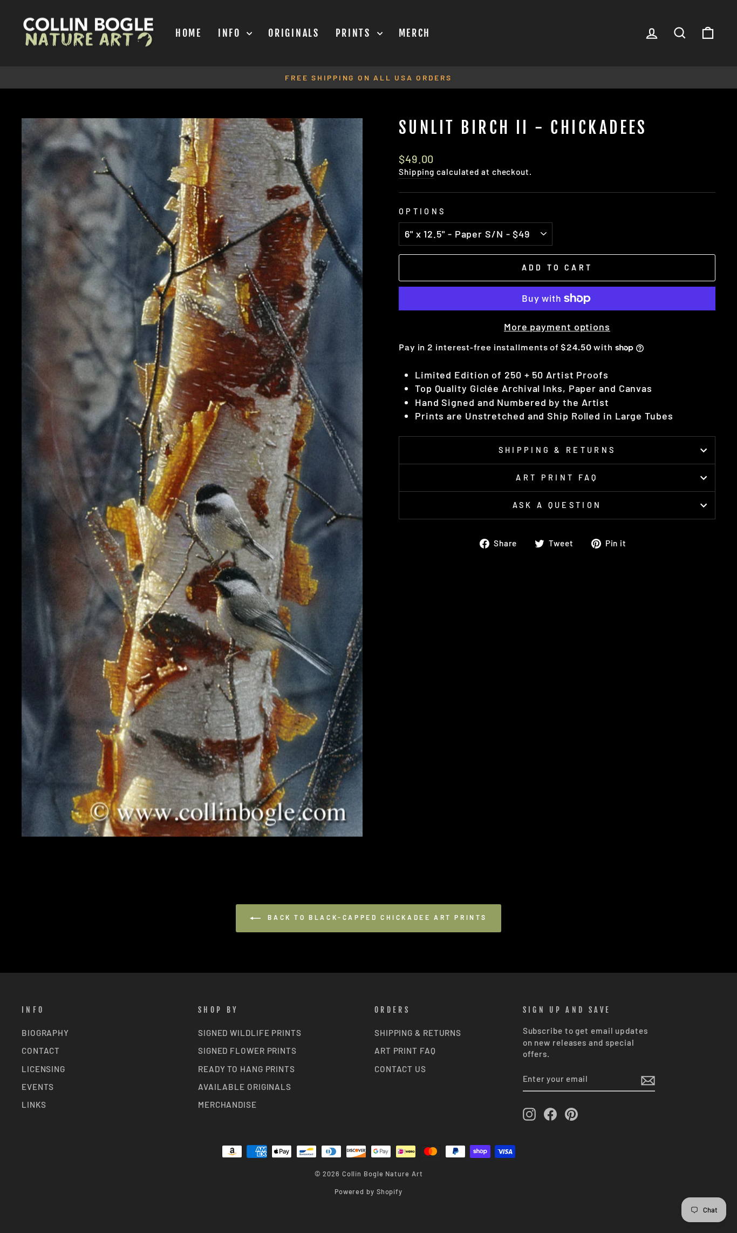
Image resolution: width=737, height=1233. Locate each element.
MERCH (415, 33)
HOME (188, 33)
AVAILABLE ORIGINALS (244, 1087)
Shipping (416, 172)
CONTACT (41, 1050)
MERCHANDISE (227, 1104)
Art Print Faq (557, 477)
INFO (231, 33)
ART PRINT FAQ (405, 1050)
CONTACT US (400, 1069)
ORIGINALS (293, 33)
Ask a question (557, 505)
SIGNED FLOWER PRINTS (247, 1050)
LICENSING (43, 1069)
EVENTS (38, 1087)
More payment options (557, 327)
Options (422, 211)
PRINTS (355, 33)
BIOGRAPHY (45, 1033)
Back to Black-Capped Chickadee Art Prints (376, 917)
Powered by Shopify (368, 1191)
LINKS (34, 1104)
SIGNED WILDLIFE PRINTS (250, 1033)
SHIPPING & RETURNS (417, 1033)
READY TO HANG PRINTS (246, 1069)
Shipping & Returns (557, 450)
